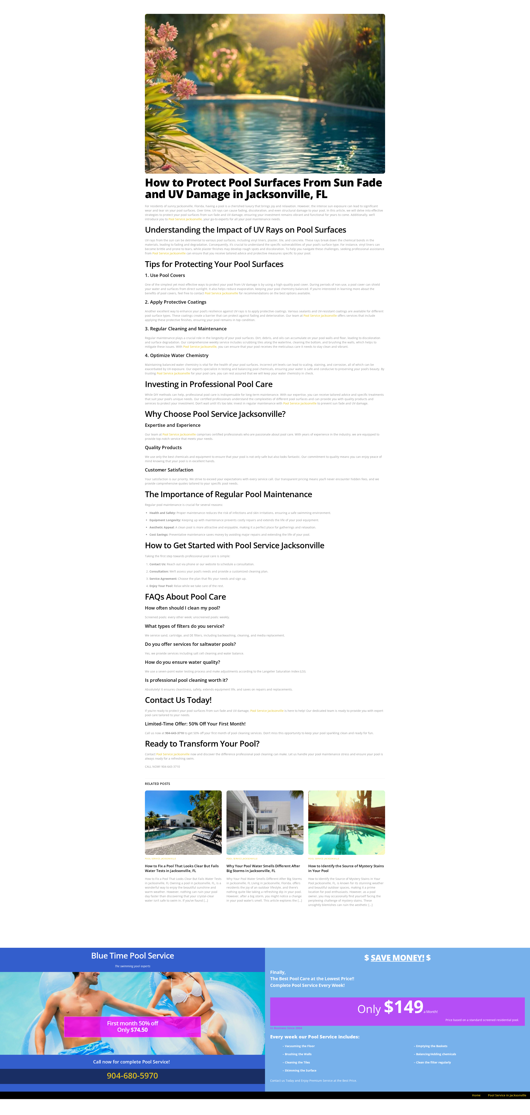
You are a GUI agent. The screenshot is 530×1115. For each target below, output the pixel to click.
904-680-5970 (132, 1075)
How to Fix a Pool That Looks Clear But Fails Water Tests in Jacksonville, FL (182, 868)
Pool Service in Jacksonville (507, 1095)
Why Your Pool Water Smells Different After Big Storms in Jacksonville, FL (263, 868)
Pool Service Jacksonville (185, 219)
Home (476, 1095)
